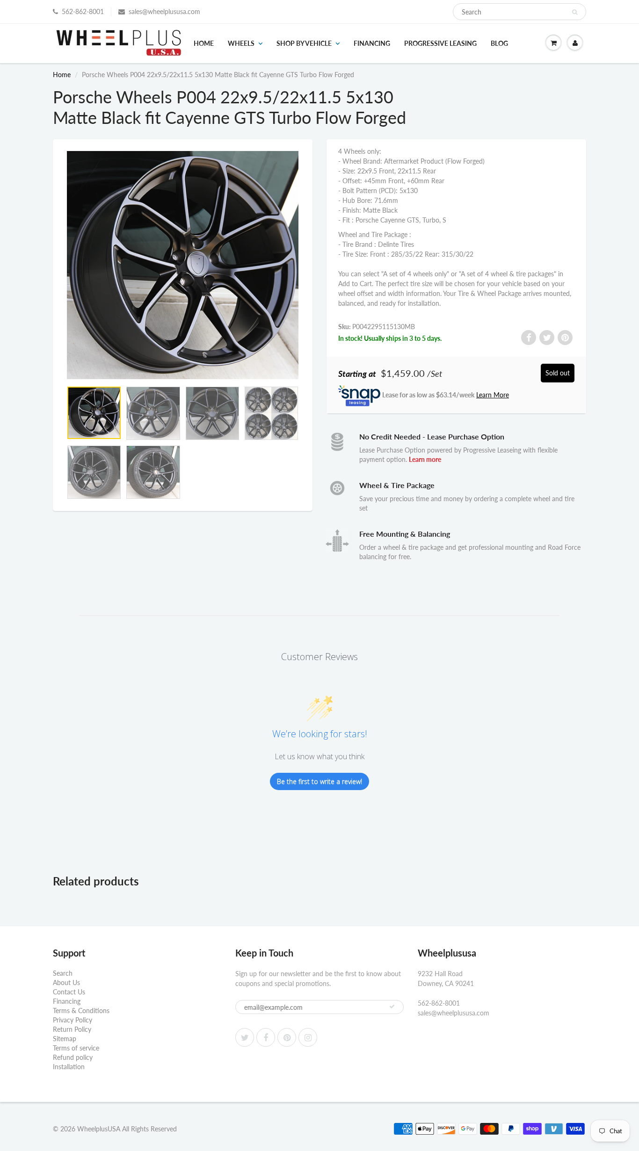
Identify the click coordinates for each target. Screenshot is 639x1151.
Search (63, 973)
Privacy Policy (72, 1020)
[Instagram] (307, 1037)
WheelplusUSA (98, 1129)
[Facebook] (265, 1037)
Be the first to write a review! (319, 781)
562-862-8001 (83, 11)
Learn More (492, 395)
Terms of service (76, 1048)
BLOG (499, 43)
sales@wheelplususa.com (164, 11)
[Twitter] (244, 1037)
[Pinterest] (286, 1037)
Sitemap (64, 1039)
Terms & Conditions (81, 1010)
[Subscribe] (392, 1006)
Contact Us (69, 992)
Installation (69, 1067)
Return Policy (72, 1029)
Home (204, 43)
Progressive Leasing (440, 43)
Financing (372, 43)
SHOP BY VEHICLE (304, 43)
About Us (66, 982)
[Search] (575, 12)
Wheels (241, 43)
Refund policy (73, 1057)
